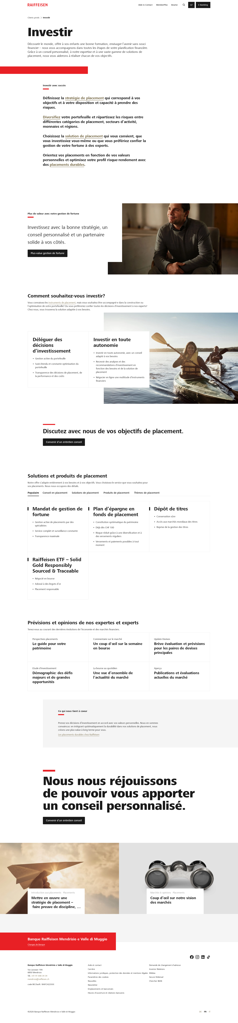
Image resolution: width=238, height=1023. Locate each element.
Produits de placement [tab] (116, 492)
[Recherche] (183, 5)
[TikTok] (208, 957)
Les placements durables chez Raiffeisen (78, 734)
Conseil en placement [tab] (55, 492)
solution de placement (84, 136)
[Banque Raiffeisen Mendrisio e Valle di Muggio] (37, 5)
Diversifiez (51, 117)
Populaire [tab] (33, 492)
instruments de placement (62, 302)
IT (209, 1012)
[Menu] (191, 5)
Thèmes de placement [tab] (146, 492)
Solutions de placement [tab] (85, 492)
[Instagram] (197, 957)
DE (200, 1012)
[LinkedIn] (203, 957)
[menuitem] (145, 5)
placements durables (67, 164)
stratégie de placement (84, 98)
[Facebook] (192, 957)
